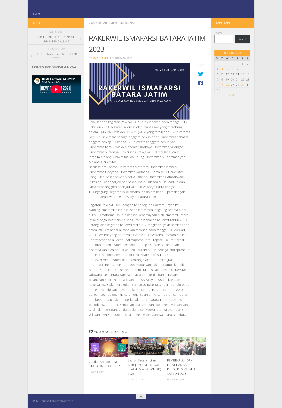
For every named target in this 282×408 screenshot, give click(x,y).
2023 (92, 23)
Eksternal (127, 23)
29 (242, 85)
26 (227, 85)
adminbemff (100, 58)
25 (222, 85)
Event (36, 14)
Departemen (107, 23)
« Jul (231, 95)
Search (218, 33)
